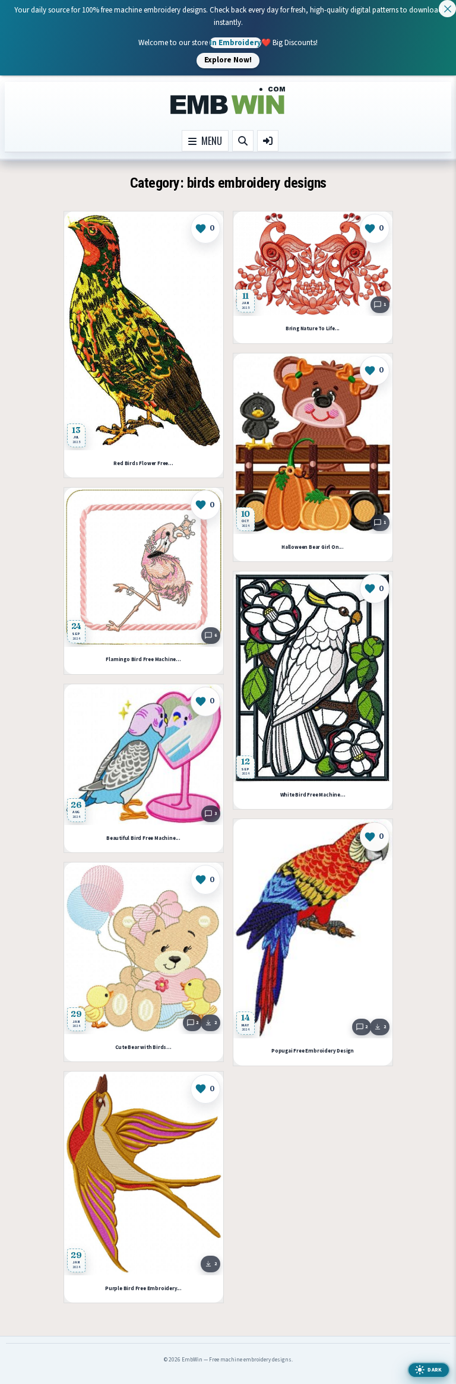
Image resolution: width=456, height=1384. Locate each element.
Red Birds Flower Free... (143, 463)
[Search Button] (243, 140)
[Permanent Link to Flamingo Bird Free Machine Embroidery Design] (143, 567)
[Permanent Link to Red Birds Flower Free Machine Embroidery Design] (143, 331)
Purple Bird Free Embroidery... (143, 1289)
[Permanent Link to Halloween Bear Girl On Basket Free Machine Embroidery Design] (312, 443)
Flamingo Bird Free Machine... (143, 659)
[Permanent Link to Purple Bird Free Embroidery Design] (143, 1173)
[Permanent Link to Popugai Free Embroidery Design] (312, 928)
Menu (209, 141)
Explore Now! (228, 60)
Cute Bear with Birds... (143, 1047)
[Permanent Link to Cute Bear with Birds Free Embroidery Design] (143, 948)
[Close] (447, 8)
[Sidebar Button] (267, 140)
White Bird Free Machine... (313, 795)
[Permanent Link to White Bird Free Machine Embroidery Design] (312, 676)
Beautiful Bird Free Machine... (143, 838)
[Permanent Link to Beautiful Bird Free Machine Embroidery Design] (143, 755)
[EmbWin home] (228, 101)
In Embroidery (235, 42)
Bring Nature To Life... (313, 329)
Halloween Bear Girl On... (312, 547)
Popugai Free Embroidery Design (312, 1051)
